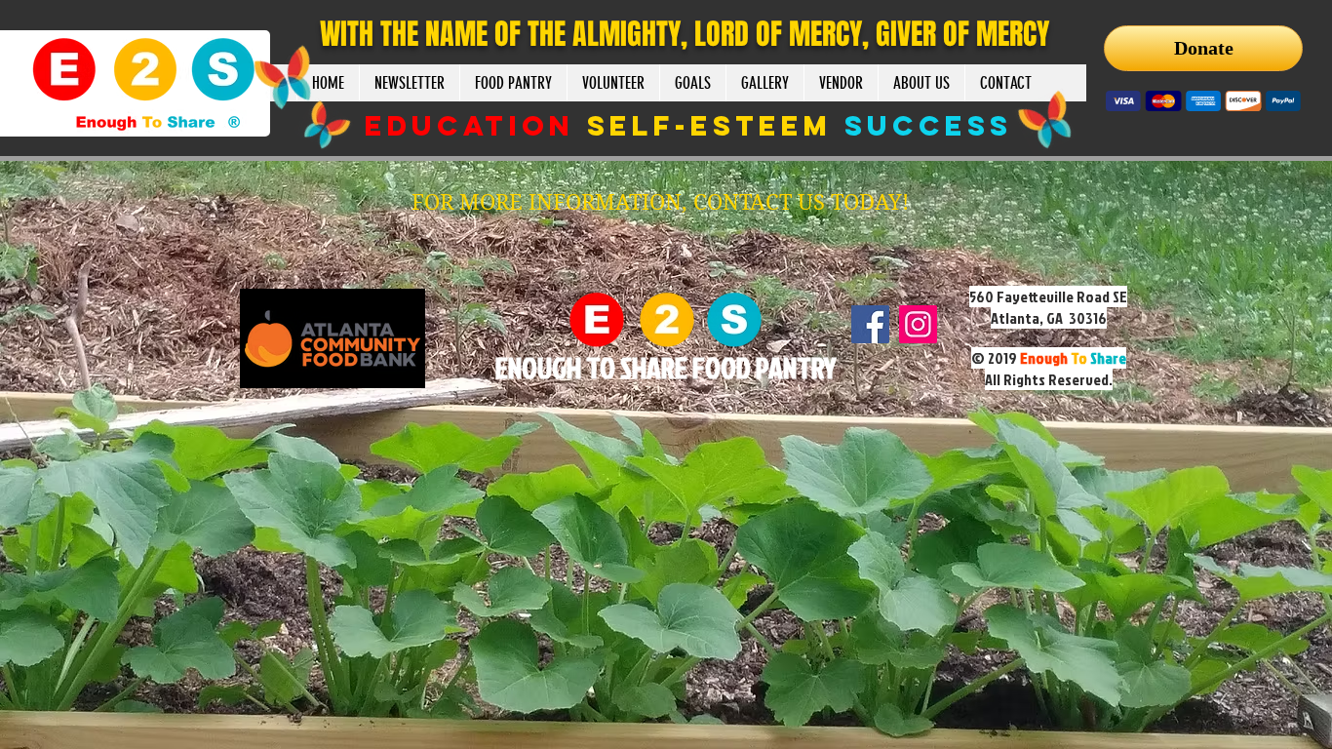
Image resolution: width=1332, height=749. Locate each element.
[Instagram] (918, 324)
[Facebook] (870, 324)
